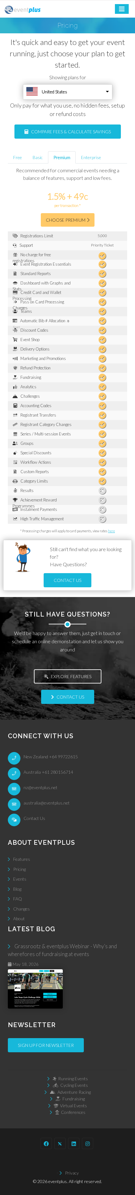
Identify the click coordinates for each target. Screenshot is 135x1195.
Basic (38, 157)
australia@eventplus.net (47, 802)
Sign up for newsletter (46, 1045)
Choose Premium (66, 220)
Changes (21, 908)
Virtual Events (72, 1105)
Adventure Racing (73, 1092)
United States (54, 91)
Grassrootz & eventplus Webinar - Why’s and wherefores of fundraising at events (62, 955)
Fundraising (73, 1098)
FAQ (17, 898)
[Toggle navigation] (122, 9)
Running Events (72, 1078)
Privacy (72, 1173)
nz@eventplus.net (40, 787)
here (111, 531)
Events (19, 879)
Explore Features (70, 676)
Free (17, 157)
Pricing (19, 869)
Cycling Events (73, 1085)
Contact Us (67, 580)
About (19, 918)
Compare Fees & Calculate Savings (69, 131)
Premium (61, 157)
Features (21, 859)
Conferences (72, 1112)
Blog (17, 889)
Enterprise (91, 157)
